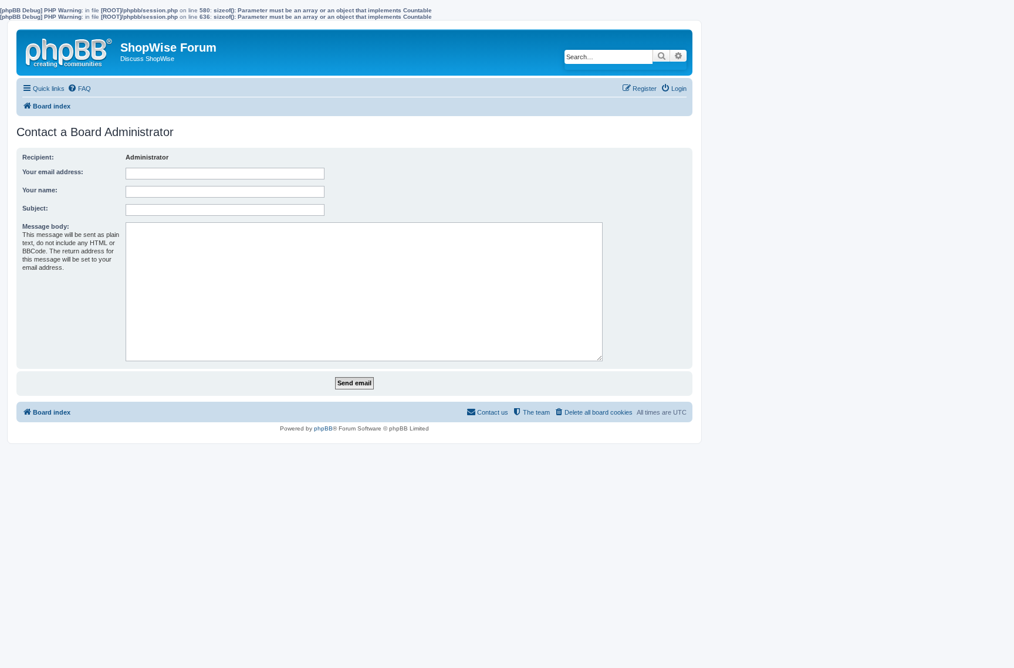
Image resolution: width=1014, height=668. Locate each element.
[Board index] (69, 50)
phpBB (323, 428)
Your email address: (52, 171)
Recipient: (38, 157)
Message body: (45, 226)
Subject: (35, 208)
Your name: (40, 190)
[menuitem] (79, 89)
